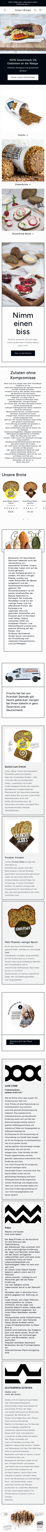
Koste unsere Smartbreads (23, 77)
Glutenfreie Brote (21, 233)
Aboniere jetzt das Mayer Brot (21, 1042)
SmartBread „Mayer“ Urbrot (11, 502)
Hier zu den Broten (23, 353)
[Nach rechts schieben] (28, 519)
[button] (4, 10)
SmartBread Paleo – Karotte (30, 502)
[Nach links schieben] (18, 519)
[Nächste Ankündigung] (42, 3)
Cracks (21, 135)
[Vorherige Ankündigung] (4, 3)
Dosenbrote (21, 184)
